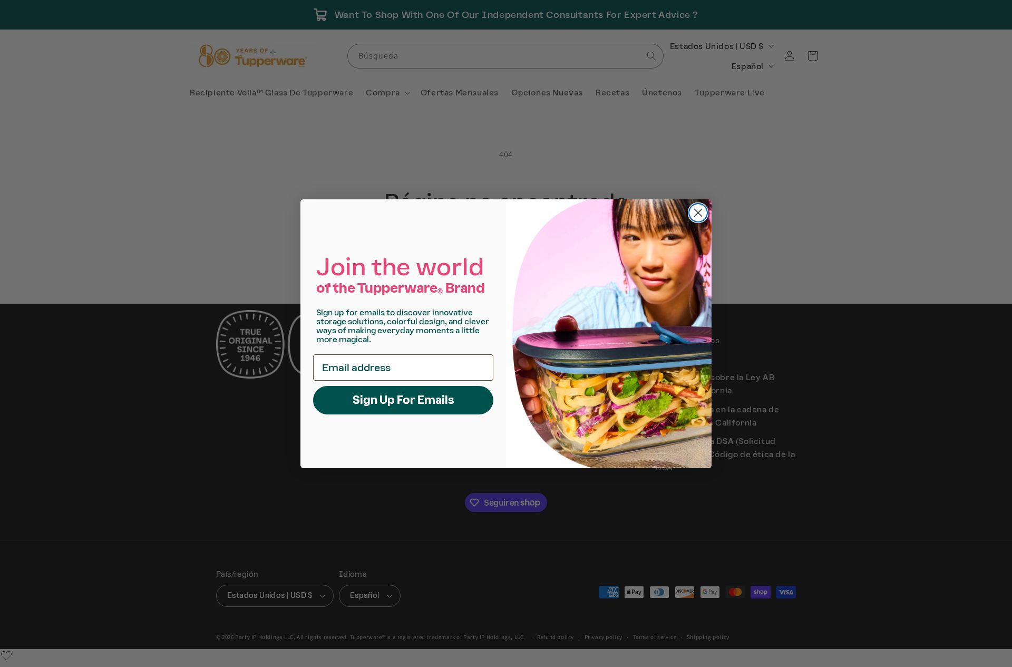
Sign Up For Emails (403, 399)
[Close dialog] (698, 213)
